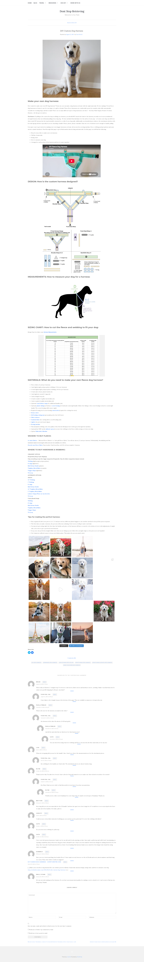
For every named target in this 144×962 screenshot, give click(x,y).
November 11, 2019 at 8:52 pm (42, 707)
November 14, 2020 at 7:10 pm (51, 792)
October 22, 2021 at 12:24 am (42, 836)
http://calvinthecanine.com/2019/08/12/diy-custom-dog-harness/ (47, 870)
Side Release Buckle (33, 466)
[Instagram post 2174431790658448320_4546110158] (60, 611)
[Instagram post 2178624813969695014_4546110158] (39, 589)
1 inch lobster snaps (42, 403)
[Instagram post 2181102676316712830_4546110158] (60, 568)
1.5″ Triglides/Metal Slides (35, 489)
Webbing (30, 461)
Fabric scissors (35, 417)
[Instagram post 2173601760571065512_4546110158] (82, 611)
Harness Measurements (50, 332)
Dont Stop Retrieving (72, 11)
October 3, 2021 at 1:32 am (42, 826)
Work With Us (75, 3)
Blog (35, 3)
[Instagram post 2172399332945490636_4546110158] (39, 632)
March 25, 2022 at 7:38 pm (34, 864)
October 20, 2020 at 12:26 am (42, 771)
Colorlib (69, 956)
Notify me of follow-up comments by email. (41, 929)
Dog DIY (63, 3)
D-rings (30, 463)
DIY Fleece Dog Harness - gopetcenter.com (44, 862)
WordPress (79, 956)
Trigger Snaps (32, 470)
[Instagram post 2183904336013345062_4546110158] (60, 546)
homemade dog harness (50, 662)
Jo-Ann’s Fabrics (32, 440)
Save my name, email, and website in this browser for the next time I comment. (50, 926)
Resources (52, 3)
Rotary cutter (35, 412)
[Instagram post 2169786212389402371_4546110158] (82, 632)
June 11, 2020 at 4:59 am (41, 749)
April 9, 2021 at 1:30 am (41, 815)
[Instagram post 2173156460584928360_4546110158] (104, 611)
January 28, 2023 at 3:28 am (42, 876)
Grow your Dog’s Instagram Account (102, 941)
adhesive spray (50, 429)
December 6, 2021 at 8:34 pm (56, 739)
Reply (44, 682)
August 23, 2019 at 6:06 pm (47, 696)
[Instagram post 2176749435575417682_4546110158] (60, 589)
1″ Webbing (31, 482)
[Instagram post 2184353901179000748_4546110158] (39, 546)
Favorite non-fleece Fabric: (35, 445)
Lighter (33, 422)
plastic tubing (40, 406)
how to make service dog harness (102, 662)
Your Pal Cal (79, 34)
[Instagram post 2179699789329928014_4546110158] (104, 568)
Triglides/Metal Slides (34, 468)
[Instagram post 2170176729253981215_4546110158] (60, 632)
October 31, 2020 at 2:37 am (47, 781)
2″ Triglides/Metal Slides (35, 491)
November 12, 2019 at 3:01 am (47, 718)
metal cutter (55, 410)
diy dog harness (36, 662)
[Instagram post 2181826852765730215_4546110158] (39, 568)
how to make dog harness (82, 662)
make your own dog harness (72, 665)
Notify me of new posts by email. (38, 933)
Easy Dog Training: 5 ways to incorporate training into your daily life (52, 941)
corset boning (56, 406)
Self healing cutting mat (38, 415)
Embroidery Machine (41, 431)
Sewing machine (35, 424)
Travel (41, 3)
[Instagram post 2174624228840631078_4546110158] (39, 611)
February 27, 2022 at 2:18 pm (42, 854)
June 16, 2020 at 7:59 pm (46, 760)
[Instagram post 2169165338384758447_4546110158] (104, 632)
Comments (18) (72, 658)
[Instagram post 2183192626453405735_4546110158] (82, 546)
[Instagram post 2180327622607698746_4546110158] (82, 568)
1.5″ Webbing (31, 480)
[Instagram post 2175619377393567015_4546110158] (104, 589)
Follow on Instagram (77, 645)
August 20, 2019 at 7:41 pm (42, 684)
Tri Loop (30, 473)
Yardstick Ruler (35, 419)
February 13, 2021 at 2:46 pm (42, 803)
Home (30, 3)
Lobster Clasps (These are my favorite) (39, 494)
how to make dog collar (66, 662)
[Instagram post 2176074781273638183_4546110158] (82, 589)
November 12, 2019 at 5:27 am (51, 728)
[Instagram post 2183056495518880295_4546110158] (104, 546)
